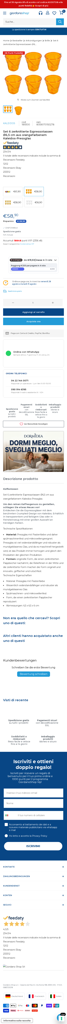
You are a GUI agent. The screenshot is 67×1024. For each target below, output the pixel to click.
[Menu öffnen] (4, 13)
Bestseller (17, 40)
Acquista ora (33, 321)
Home (6, 40)
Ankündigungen (34, 40)
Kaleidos (9, 123)
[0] (61, 12)
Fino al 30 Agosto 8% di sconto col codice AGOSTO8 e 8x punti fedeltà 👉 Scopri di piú (33, 4)
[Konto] (48, 12)
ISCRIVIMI (33, 846)
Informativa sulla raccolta (17, 1020)
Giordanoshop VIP (27, 244)
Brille (47, 40)
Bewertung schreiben (33, 674)
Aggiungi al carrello (33, 312)
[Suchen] (60, 21)
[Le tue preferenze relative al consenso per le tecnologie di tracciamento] (62, 1019)
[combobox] (10, 815)
